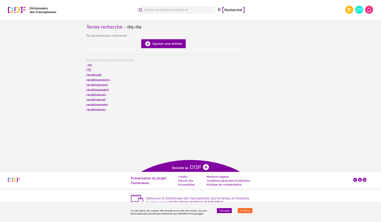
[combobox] (174, 10)
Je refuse (245, 210)
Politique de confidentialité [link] (224, 184)
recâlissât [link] (94, 75)
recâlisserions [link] (97, 105)
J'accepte (224, 210)
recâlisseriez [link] (96, 110)
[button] (140, 10)
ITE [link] (88, 70)
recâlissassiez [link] (97, 85)
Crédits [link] (183, 176)
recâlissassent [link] (97, 90)
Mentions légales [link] (218, 176)
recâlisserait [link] (96, 100)
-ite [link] (89, 65)
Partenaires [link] (140, 183)
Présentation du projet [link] (148, 178)
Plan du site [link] (185, 180)
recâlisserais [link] (96, 95)
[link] (37, 10)
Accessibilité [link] (186, 184)
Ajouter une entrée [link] (167, 44)
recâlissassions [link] (98, 80)
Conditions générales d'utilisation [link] (228, 180)
